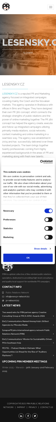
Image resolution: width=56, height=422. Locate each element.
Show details (40, 248)
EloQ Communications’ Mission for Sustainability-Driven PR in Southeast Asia (27, 341)
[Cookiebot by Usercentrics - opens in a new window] (40, 162)
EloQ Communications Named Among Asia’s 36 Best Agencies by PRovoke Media (25, 323)
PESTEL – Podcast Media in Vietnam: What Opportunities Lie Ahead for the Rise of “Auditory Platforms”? (24, 352)
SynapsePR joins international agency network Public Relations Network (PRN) (26, 332)
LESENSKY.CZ (10, 93)
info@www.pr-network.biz (18, 296)
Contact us (46, 407)
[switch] (49, 219)
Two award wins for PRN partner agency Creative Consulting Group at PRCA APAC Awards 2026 (24, 314)
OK (28, 257)
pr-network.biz (12, 300)
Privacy (33, 407)
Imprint (21, 407)
